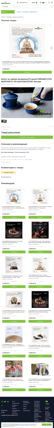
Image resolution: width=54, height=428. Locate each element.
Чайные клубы (15, 403)
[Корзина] (52, 2)
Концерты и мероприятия (7, 64)
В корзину (27, 72)
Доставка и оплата (15, 406)
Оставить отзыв (8, 172)
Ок (46, 424)
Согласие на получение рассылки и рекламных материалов (37, 404)
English (46, 408)
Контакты (14, 408)
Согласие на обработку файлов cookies (37, 410)
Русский (47, 407)
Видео (24, 408)
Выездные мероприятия (26, 402)
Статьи (25, 406)
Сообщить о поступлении (27, 137)
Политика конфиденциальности (38, 420)
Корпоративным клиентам (16, 411)
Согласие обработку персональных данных (37, 415)
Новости (25, 404)
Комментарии (26, 410)
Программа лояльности (15, 414)
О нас (13, 401)
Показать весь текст (6, 162)
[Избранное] (49, 2)
